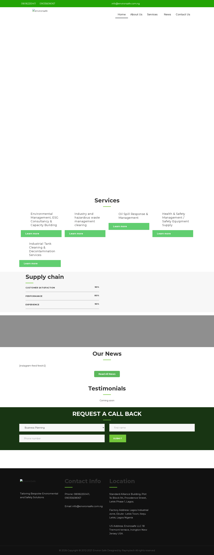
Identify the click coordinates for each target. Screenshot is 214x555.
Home (122, 14)
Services (152, 14)
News (167, 14)
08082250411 (28, 3)
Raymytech (128, 550)
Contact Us (183, 14)
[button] (107, 374)
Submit (117, 438)
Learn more (32, 233)
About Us (136, 14)
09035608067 (47, 3)
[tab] (41, 233)
